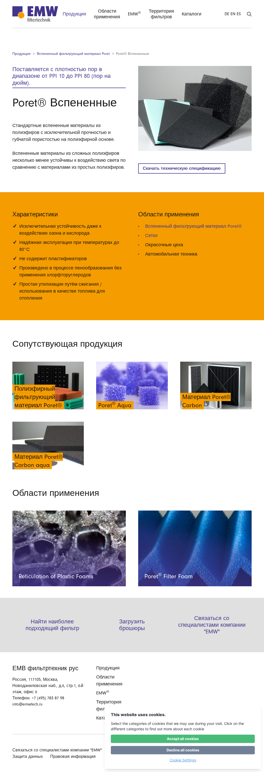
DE (227, 14)
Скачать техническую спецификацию (182, 168)
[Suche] (249, 14)
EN (232, 14)
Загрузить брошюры (132, 625)
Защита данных (27, 756)
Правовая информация (73, 756)
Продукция (21, 54)
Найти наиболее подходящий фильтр (52, 625)
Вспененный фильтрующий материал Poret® (193, 226)
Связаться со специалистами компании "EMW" (211, 625)
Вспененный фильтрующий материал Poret (73, 54)
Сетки (151, 235)
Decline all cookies (183, 750)
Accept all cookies (183, 738)
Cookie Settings (183, 760)
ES (239, 14)
